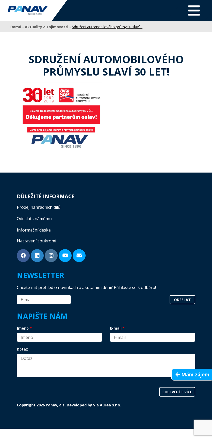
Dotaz (22, 349)
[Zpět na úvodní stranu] (28, 10)
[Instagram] (51, 255)
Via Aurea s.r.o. (107, 405)
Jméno (23, 328)
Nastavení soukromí (36, 241)
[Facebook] (23, 255)
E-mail (116, 328)
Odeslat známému (34, 218)
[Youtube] (65, 255)
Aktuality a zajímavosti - (48, 26)
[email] (79, 255)
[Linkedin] (37, 255)
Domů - (17, 26)
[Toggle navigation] (194, 10)
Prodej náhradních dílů (38, 207)
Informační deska (34, 230)
